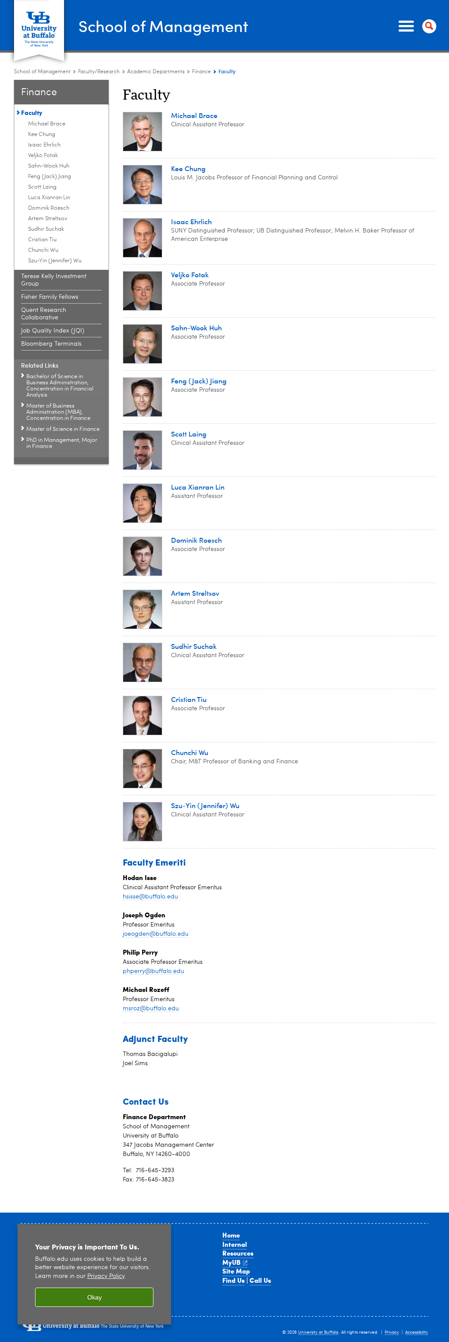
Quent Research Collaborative (43, 314)
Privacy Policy (106, 1276)
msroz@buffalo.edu (151, 1009)
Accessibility (416, 1332)
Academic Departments (156, 72)
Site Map (236, 1271)
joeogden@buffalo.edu (156, 934)
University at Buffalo (318, 1332)
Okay (94, 1297)
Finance (201, 72)
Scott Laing (42, 187)
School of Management (163, 25)
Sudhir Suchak (46, 229)
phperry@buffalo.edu (153, 971)
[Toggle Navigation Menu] (415, 26)
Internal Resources (237, 1248)
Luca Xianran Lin (49, 197)
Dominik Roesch (48, 208)
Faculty (31, 112)
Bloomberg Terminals (51, 344)
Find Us (233, 1280)
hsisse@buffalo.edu (150, 897)
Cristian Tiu (42, 240)
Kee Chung (41, 134)
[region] (94, 1274)
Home (231, 1235)
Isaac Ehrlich (44, 145)
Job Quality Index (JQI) (52, 331)
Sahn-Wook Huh (48, 166)
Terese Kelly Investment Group (53, 280)
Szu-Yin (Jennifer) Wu (55, 261)
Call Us (260, 1280)
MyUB (231, 1262)
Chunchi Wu (43, 250)
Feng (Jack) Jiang (49, 176)
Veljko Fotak (43, 155)
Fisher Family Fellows (49, 297)
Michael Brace (46, 124)
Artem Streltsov (48, 219)
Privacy (392, 1332)
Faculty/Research (99, 72)
